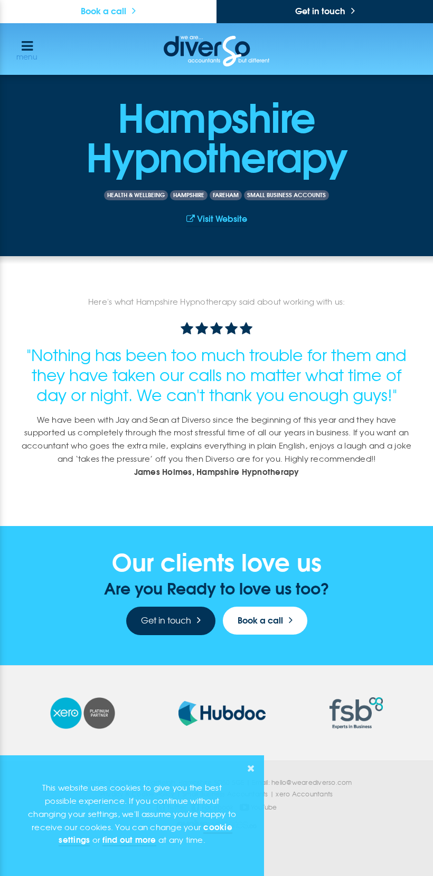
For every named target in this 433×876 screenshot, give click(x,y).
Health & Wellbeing (136, 195)
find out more (129, 840)
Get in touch (320, 11)
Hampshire (188, 195)
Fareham (226, 195)
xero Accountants (304, 794)
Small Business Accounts (286, 195)
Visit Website (221, 218)
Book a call (103, 11)
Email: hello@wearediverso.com (302, 782)
